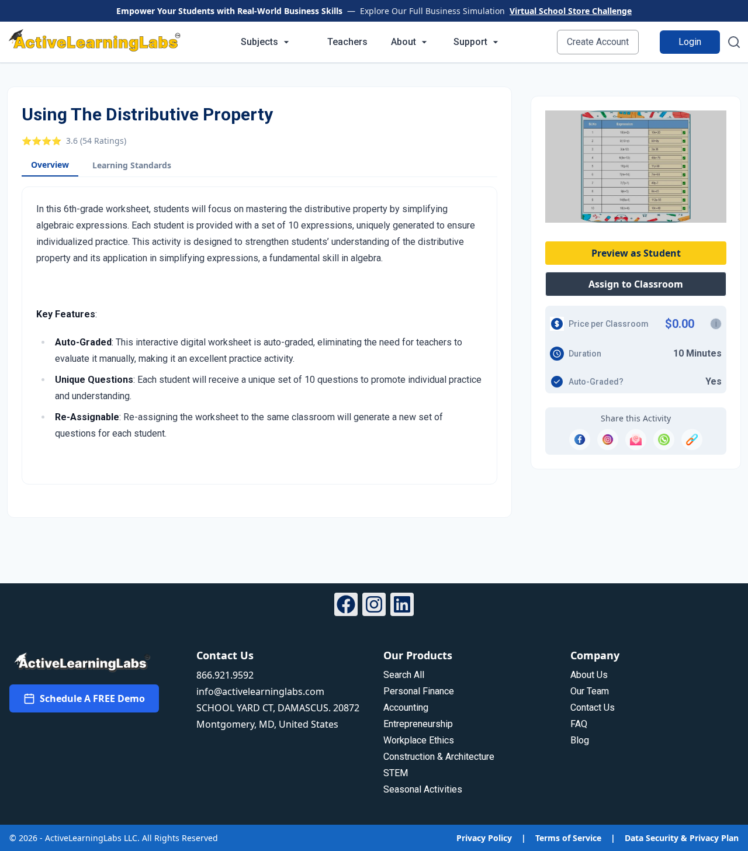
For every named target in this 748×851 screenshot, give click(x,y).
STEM (395, 773)
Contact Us (592, 707)
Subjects (259, 41)
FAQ (578, 723)
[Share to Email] (635, 439)
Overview (50, 164)
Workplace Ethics (418, 740)
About (403, 41)
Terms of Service (568, 837)
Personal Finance (418, 691)
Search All (403, 674)
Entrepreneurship (418, 723)
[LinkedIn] (402, 606)
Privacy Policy (484, 837)
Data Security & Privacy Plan (682, 837)
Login (689, 41)
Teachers (347, 41)
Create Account (598, 41)
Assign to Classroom (635, 284)
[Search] (734, 42)
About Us (589, 674)
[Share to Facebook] (579, 439)
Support (470, 41)
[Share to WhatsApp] (663, 439)
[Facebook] (346, 606)
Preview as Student (636, 253)
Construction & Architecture (438, 756)
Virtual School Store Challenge (571, 10)
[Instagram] (374, 606)
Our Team (589, 691)
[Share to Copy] (691, 439)
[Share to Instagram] (607, 439)
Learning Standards (131, 165)
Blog (579, 740)
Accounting (405, 707)
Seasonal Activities (422, 789)
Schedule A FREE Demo (92, 698)
